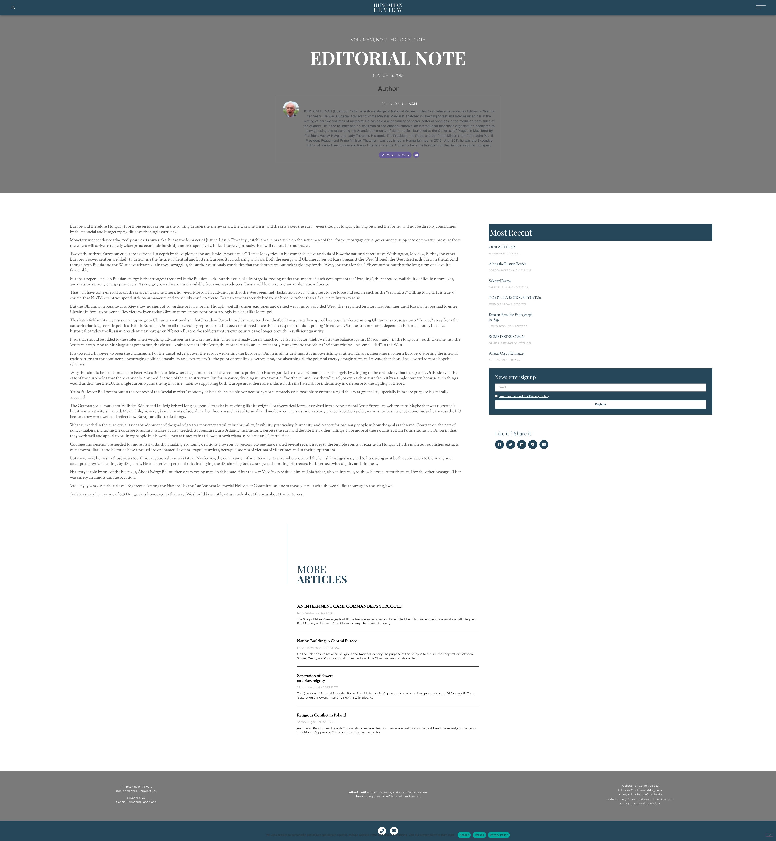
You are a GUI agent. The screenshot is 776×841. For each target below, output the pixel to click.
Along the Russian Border (507, 264)
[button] (13, 7)
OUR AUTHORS (502, 247)
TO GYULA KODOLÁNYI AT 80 (515, 298)
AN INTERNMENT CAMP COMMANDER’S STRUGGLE (349, 607)
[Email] (416, 155)
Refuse (479, 834)
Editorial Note (407, 39)
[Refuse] (769, 835)
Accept (464, 834)
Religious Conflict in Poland (321, 715)
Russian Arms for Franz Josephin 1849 (511, 317)
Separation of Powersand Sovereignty (315, 678)
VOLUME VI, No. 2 (369, 39)
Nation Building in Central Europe (327, 641)
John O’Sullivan (399, 103)
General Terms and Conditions (136, 801)
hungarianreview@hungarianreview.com (393, 796)
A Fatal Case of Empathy (506, 353)
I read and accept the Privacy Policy (524, 396)
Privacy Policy (136, 797)
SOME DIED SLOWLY (506, 337)
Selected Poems (499, 281)
